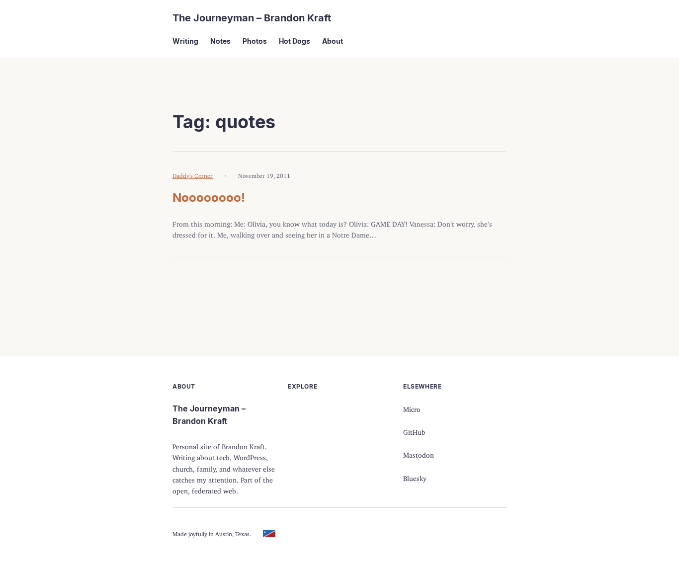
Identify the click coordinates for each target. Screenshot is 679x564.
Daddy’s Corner (192, 174)
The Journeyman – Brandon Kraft (251, 18)
